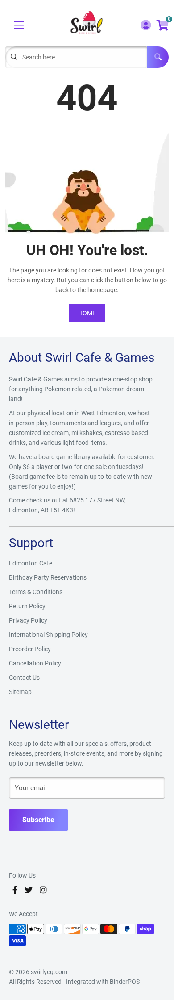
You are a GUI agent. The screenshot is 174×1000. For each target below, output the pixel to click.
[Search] (158, 57)
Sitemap (20, 691)
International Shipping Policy (48, 634)
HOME (87, 313)
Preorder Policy (30, 649)
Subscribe (38, 820)
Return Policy (27, 606)
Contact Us (24, 677)
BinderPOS (125, 981)
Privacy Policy (28, 620)
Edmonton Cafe (30, 563)
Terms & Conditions (35, 591)
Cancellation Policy (35, 663)
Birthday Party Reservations (48, 577)
